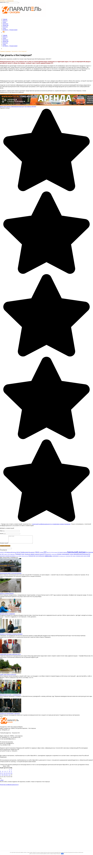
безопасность (48, 554)
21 (8, 775)
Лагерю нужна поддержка (7, 613)
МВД (1, 554)
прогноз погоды (25, 556)
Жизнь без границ (5, 106)
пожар (20, 556)
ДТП (44, 552)
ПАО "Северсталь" (11, 554)
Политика (5, 23)
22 (9, 775)
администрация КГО (40, 554)
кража (71, 554)
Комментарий (4, 543)
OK (62, 853)
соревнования (55, 556)
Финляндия (27, 554)
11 (2, 773)
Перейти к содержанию (7, 1)
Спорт (4, 28)
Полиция (18, 554)
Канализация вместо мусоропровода (10, 573)
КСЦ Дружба (60, 552)
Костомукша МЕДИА (30, 106)
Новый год (6, 554)
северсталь (48, 556)
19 (4, 775)
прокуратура (31, 556)
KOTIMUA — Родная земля (10, 30)
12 (4, 773)
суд (71, 556)
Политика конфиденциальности (9, 784)
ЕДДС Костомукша (54, 552)
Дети (48, 552)
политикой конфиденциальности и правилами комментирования (51, 524)
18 (2, 775)
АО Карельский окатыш (10, 552)
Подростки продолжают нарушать (10, 713)
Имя (1, 531)
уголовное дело (79, 556)
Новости (5, 20)
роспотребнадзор (40, 556)
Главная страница (5, 51)
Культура (5, 26)
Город (4, 22)
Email (1, 533)
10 (0, 773)
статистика (68, 556)
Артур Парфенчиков (23, 552)
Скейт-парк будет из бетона (8, 674)
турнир (73, 556)
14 (8, 773)
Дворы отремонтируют (7, 593)
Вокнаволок (32, 552)
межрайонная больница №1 (82, 554)
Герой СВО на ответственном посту (10, 654)
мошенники (2, 556)
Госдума (41, 552)
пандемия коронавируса (10, 556)
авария (33, 554)
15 (9, 773)
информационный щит (17, 106)
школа (85, 556)
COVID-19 (2, 552)
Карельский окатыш (76, 552)
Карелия (65, 552)
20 (6, 775)
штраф (88, 556)
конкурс (59, 554)
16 (11, 773)
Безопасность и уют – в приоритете (10, 694)
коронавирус (66, 554)
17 (0, 775)
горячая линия (54, 554)
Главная (5, 19)
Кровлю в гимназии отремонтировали (11, 634)
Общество (5, 25)
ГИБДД (37, 552)
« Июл (1, 780)
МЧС (3, 554)
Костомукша (89, 552)
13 (6, 773)
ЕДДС (50, 552)
